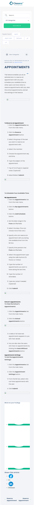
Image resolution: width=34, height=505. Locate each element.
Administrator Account (21, 60)
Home (6, 60)
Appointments (8, 62)
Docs (11, 60)
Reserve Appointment (12, 499)
